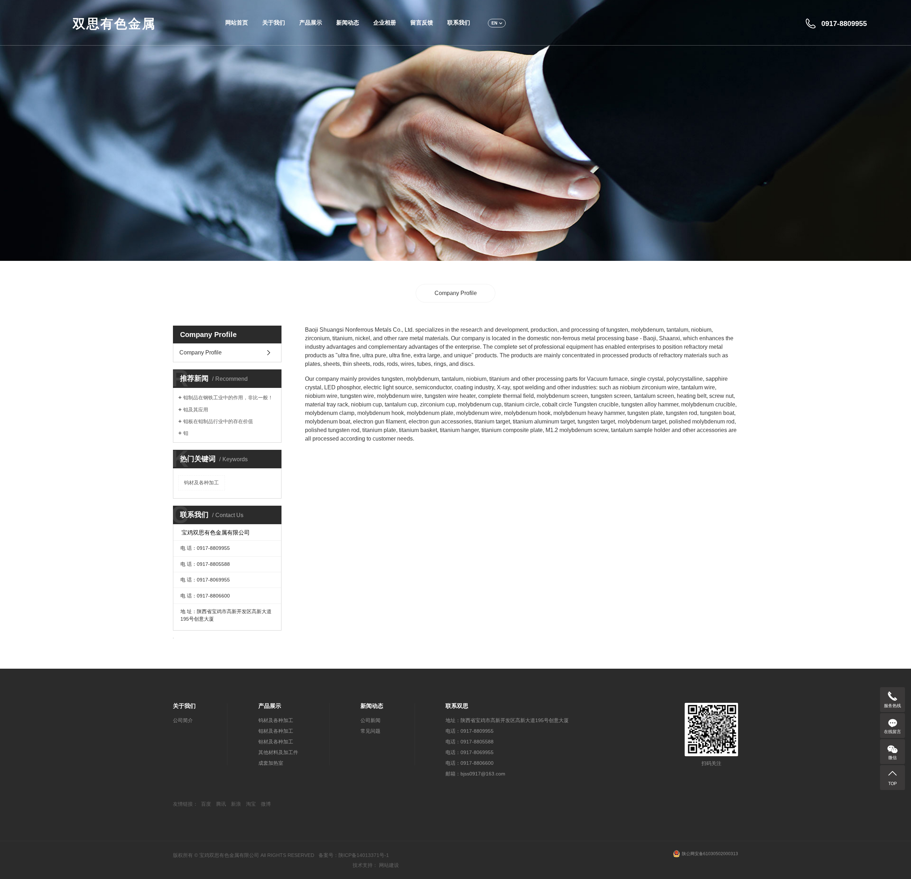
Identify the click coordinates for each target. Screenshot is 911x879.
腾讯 (221, 804)
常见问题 (370, 731)
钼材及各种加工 (275, 731)
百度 (206, 804)
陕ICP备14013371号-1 (363, 855)
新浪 (236, 804)
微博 (266, 804)
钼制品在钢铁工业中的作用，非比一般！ (228, 397)
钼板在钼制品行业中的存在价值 (218, 421)
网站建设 (389, 865)
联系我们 (458, 23)
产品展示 (310, 23)
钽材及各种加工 (275, 741)
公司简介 (183, 720)
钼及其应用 (195, 409)
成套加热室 (270, 763)
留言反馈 (421, 23)
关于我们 (273, 23)
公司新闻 (370, 720)
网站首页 (236, 23)
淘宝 (251, 804)
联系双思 (457, 706)
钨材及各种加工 (201, 482)
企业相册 (384, 23)
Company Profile (456, 293)
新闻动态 (347, 23)
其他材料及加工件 (278, 752)
